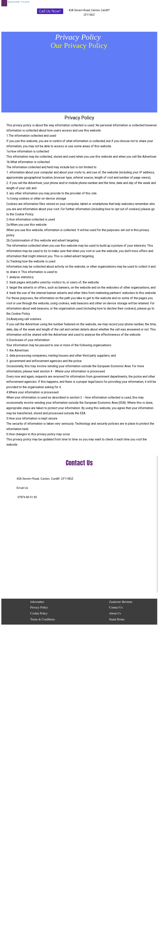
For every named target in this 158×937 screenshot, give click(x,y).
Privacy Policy (39, 607)
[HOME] (18, 3)
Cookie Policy (39, 613)
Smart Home (116, 619)
